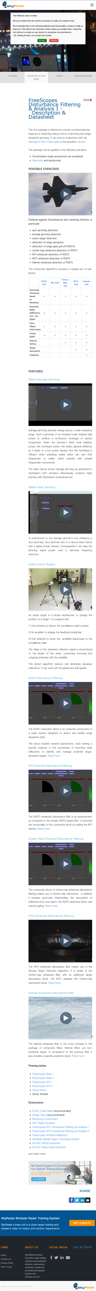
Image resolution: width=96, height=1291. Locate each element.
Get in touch (83, 1247)
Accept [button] (42, 41)
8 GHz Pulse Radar (42, 1110)
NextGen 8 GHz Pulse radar (43, 141)
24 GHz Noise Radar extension (49, 1147)
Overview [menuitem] (12, 75)
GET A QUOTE (82, 1222)
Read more (44, 828)
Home (3, 1255)
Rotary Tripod (39, 1114)
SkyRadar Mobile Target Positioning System (56, 1139)
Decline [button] (54, 41)
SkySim (81, 141)
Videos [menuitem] (59, 75)
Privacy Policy (7, 1263)
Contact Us (6, 1259)
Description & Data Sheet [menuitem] (36, 77)
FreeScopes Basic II (43, 1077)
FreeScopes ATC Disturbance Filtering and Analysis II (60, 1131)
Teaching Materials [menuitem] (83, 75)
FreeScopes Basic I (43, 1073)
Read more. (54, 755)
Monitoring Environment (45, 1118)
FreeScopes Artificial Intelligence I (50, 1135)
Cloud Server (39, 1090)
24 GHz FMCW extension (46, 1143)
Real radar (37, 160)
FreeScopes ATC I (42, 1081)
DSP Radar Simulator (43, 1123)
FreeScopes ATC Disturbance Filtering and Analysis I (60, 1127)
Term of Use (6, 1267)
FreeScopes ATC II (42, 1086)
